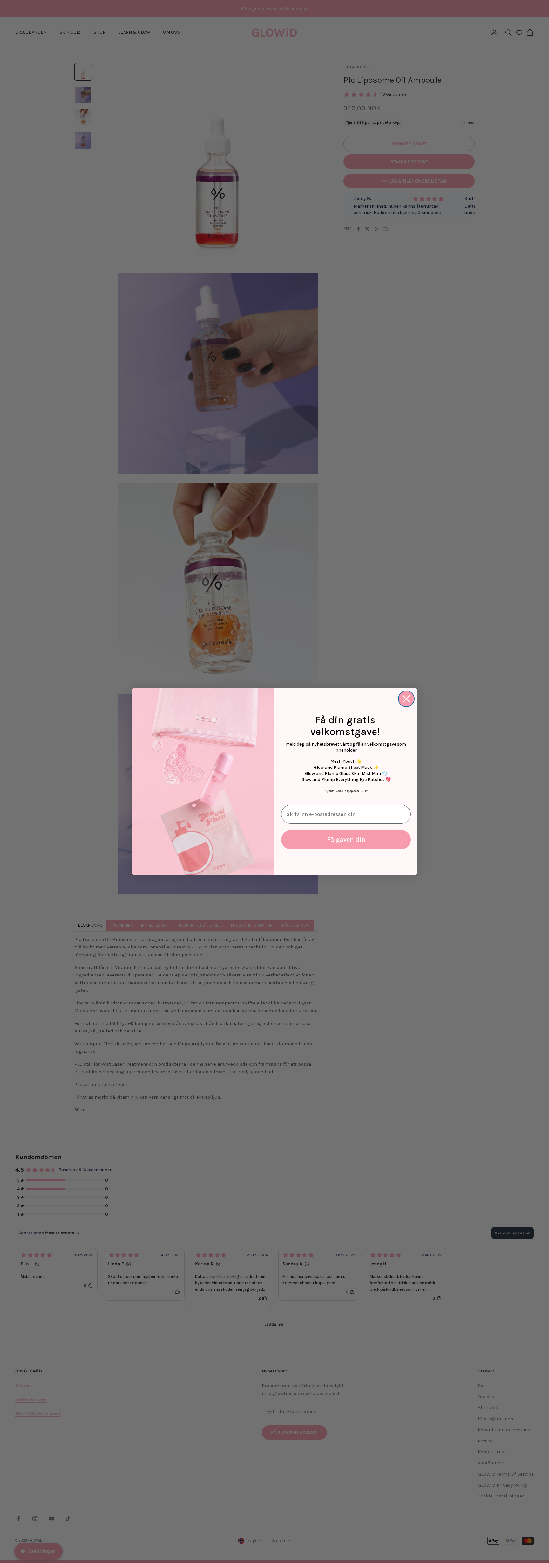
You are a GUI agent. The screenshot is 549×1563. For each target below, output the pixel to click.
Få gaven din (346, 839)
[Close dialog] (406, 699)
